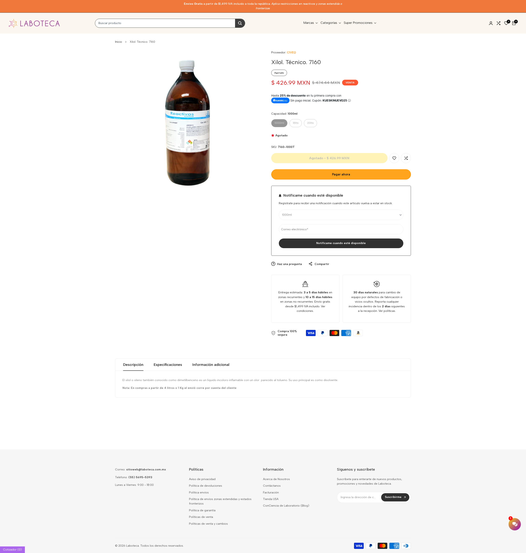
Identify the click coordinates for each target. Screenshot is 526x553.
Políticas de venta (201, 517)
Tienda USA (270, 499)
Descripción (133, 364)
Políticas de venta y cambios (208, 523)
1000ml (280, 124)
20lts (312, 124)
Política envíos (199, 492)
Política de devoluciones (205, 485)
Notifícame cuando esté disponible (341, 243)
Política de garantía (202, 510)
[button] (394, 158)
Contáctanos (272, 485)
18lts (297, 124)
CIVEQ (291, 52)
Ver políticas (386, 311)
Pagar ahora (341, 174)
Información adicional (210, 364)
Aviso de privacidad (202, 479)
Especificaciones (168, 364)
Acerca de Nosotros (276, 479)
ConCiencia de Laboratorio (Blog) (286, 505)
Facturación (271, 492)
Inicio (118, 42)
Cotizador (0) (12, 549)
